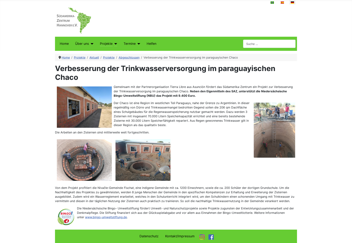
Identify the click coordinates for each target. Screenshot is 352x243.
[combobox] (269, 44)
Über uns (82, 44)
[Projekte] (115, 43)
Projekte (106, 44)
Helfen (151, 44)
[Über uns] (91, 43)
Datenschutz (149, 236)
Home (64, 44)
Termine (130, 44)
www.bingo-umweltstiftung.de (106, 217)
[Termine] (138, 43)
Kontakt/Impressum (180, 236)
